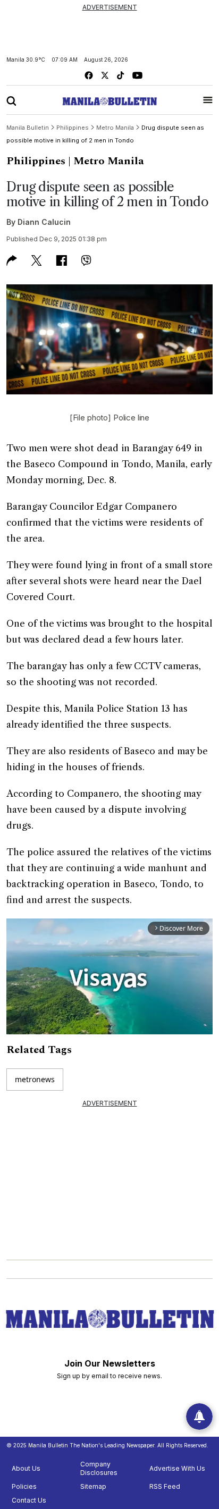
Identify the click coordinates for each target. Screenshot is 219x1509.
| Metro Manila (106, 161)
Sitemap (93, 1486)
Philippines (35, 161)
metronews (35, 1079)
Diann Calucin (44, 221)
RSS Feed (164, 1486)
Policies (24, 1486)
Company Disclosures (98, 1468)
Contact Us (29, 1500)
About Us (26, 1468)
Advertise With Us (177, 1468)
